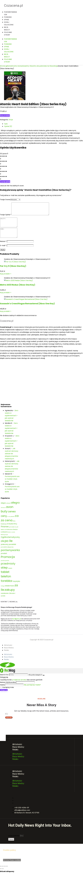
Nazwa (3, 241)
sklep (4, 567)
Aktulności (8, 645)
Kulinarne (9, 529)
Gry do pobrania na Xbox (43, 66)
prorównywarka (5, 560)
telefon (6, 576)
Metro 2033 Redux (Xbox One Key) (17, 284)
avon (9, 507)
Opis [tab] (6, 124)
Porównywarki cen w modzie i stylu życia (12, 479)
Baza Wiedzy (9, 648)
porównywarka (10, 550)
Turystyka (16, 581)
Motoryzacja (4, 534)
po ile (9, 541)
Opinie (6, 20)
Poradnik (8, 17)
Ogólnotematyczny (10, 537)
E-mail (3, 245)
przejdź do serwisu (19, 680)
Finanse (5, 526)
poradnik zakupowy (7, 547)
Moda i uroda (11, 532)
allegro (15, 502)
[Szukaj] (43, 675)
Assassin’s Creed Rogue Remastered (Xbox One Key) (27, 303)
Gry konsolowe (20, 66)
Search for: (4, 675)
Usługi (2, 586)
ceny (4, 516)
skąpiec (10, 568)
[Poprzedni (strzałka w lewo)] (1, 868)
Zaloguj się (4, 690)
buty (4, 511)
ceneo (12, 511)
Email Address (14, 835)
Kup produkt (5, 115)
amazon (3, 507)
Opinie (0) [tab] (8, 126)
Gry (13, 66)
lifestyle (15, 529)
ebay (14, 521)
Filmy (15, 524)
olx (2, 541)
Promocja (8, 557)
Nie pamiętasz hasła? (32, 685)
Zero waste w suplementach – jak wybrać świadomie (11, 415)
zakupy (10, 590)
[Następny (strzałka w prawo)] (3, 868)
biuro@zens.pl (16, 619)
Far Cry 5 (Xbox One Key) (13, 266)
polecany (4, 544)
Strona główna (6, 66)
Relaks (6, 650)
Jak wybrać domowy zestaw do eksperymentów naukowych (11, 453)
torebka (6, 581)
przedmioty (8, 563)
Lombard (4, 532)
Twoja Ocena (5, 199)
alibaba (8, 503)
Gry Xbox (30, 66)
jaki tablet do (12, 527)
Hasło (2, 685)
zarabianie (5, 593)
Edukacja (4, 524)
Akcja (55, 66)
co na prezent (11, 516)
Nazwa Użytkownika (8, 682)
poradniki (12, 544)
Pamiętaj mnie (8, 687)
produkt (4, 553)
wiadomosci (9, 586)
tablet (5, 572)
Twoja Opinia (5, 214)
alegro (3, 503)
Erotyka (10, 524)
